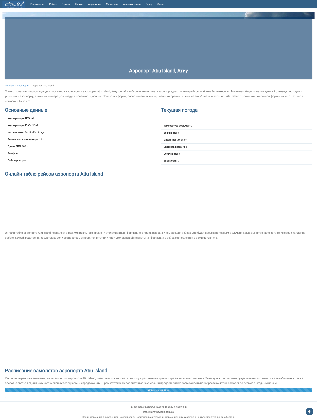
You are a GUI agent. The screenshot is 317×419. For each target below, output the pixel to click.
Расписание (37, 4)
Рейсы (53, 4)
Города (79, 4)
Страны (66, 4)
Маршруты (112, 4)
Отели (160, 4)
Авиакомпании (132, 4)
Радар (149, 4)
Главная (9, 85)
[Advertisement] (158, 40)
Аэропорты (94, 4)
